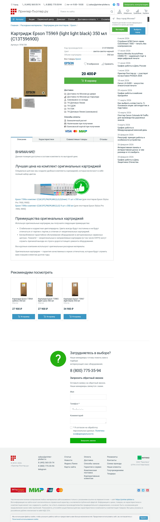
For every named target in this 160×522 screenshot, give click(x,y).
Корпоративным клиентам (92, 477)
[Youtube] (147, 490)
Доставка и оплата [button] (87, 19)
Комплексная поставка (90, 471)
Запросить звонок (88, 441)
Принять (143, 518)
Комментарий (76, 415)
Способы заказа (91, 463)
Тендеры (111, 473)
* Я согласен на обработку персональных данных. (88, 430)
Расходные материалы (31, 25)
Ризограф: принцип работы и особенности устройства (131, 138)
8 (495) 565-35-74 (32, 5)
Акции (31, 19)
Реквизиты (112, 457)
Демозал (61, 19)
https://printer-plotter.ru (125, 499)
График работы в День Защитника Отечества (128, 161)
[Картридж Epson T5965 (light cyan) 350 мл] (49, 290)
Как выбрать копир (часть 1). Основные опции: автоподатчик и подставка (133, 105)
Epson (73, 25)
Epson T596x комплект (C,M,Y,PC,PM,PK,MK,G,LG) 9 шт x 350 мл (44, 205)
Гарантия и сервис (92, 467)
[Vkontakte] (138, 490)
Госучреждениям (115, 470)
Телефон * (75, 404)
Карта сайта (70, 467)
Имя (72, 392)
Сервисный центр (46, 19)
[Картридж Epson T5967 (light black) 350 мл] (75, 290)
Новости (68, 460)
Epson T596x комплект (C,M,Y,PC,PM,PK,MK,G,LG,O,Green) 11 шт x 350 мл (48, 199)
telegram (42, 469)
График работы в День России (132, 66)
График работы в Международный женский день (132, 128)
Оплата (87, 457)
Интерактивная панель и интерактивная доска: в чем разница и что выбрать (131, 149)
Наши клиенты (114, 467)
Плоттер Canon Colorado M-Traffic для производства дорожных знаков (133, 117)
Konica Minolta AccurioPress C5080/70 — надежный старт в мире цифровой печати (132, 55)
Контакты (111, 460)
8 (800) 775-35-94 (54, 5)
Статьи (71, 19)
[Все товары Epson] (73, 64)
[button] (18, 19)
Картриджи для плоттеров (56, 25)
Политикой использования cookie (25, 519)
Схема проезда (114, 463)
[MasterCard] (60, 490)
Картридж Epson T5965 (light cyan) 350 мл (48, 300)
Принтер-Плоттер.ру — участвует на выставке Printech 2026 (133, 74)
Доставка (88, 460)
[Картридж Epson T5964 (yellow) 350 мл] (23, 290)
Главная (14, 25)
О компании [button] (107, 19)
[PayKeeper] (18, 490)
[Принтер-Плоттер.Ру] (29, 11)
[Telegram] (114, 4)
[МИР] (36, 490)
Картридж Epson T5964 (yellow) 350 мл (22, 300)
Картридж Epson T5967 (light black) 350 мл (74, 300)
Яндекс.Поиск (71, 463)
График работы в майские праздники (130, 94)
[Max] (118, 4)
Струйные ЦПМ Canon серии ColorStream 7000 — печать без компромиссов (132, 43)
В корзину (90, 80)
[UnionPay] (50, 490)
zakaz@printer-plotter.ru (99, 5)
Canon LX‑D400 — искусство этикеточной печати (131, 84)
